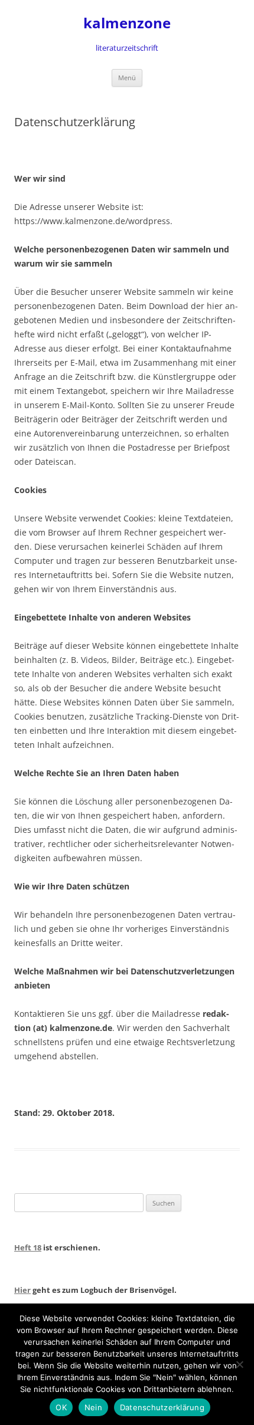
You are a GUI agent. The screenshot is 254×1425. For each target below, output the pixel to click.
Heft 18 (27, 1247)
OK (61, 1407)
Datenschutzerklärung (162, 1407)
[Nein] (239, 1364)
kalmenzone (127, 23)
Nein (93, 1407)
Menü (127, 77)
